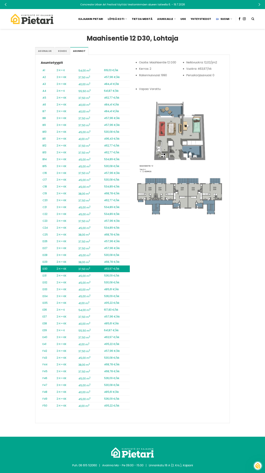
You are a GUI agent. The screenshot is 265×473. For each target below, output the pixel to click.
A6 (44, 104)
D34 (45, 296)
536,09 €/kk (111, 275)
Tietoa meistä (142, 19)
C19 (45, 193)
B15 (45, 166)
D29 (45, 262)
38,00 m (84, 194)
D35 (45, 303)
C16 (45, 173)
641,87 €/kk (111, 91)
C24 (45, 228)
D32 (45, 282)
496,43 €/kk (112, 139)
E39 (45, 330)
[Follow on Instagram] (244, 19)
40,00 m (84, 84)
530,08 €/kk (111, 132)
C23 (45, 221)
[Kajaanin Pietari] (32, 19)
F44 (45, 364)
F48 (45, 392)
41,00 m (83, 139)
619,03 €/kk (111, 70)
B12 (44, 145)
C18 (45, 186)
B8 (44, 118)
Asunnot (79, 51)
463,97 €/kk (111, 269)
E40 (45, 337)
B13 (44, 152)
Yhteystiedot (201, 19)
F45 (45, 371)
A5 (44, 98)
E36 (45, 310)
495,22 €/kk (111, 303)
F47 (45, 385)
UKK (183, 19)
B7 (44, 111)
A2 (44, 77)
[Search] (252, 19)
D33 (45, 289)
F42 (45, 351)
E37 (45, 316)
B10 (45, 132)
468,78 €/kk (112, 193)
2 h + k (61, 70)
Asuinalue (45, 51)
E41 (44, 344)
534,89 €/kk (112, 159)
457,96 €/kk (112, 77)
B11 (44, 139)
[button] (132, 4)
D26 (45, 241)
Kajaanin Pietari (90, 19)
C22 (45, 214)
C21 (45, 207)
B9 (44, 125)
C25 (45, 234)
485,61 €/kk (111, 289)
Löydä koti (116, 19)
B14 (45, 159)
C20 (45, 200)
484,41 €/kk (111, 84)
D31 (45, 275)
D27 (45, 248)
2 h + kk (61, 77)
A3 (44, 84)
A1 (44, 70)
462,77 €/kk (111, 98)
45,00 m (84, 132)
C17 (45, 180)
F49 (45, 399)
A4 (44, 91)
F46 (45, 378)
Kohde (62, 51)
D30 (45, 269)
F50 (45, 405)
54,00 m (84, 70)
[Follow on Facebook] (239, 19)
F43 (45, 358)
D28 (45, 255)
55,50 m (84, 91)
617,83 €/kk (111, 310)
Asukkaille (165, 19)
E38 (45, 323)
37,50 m (84, 77)
